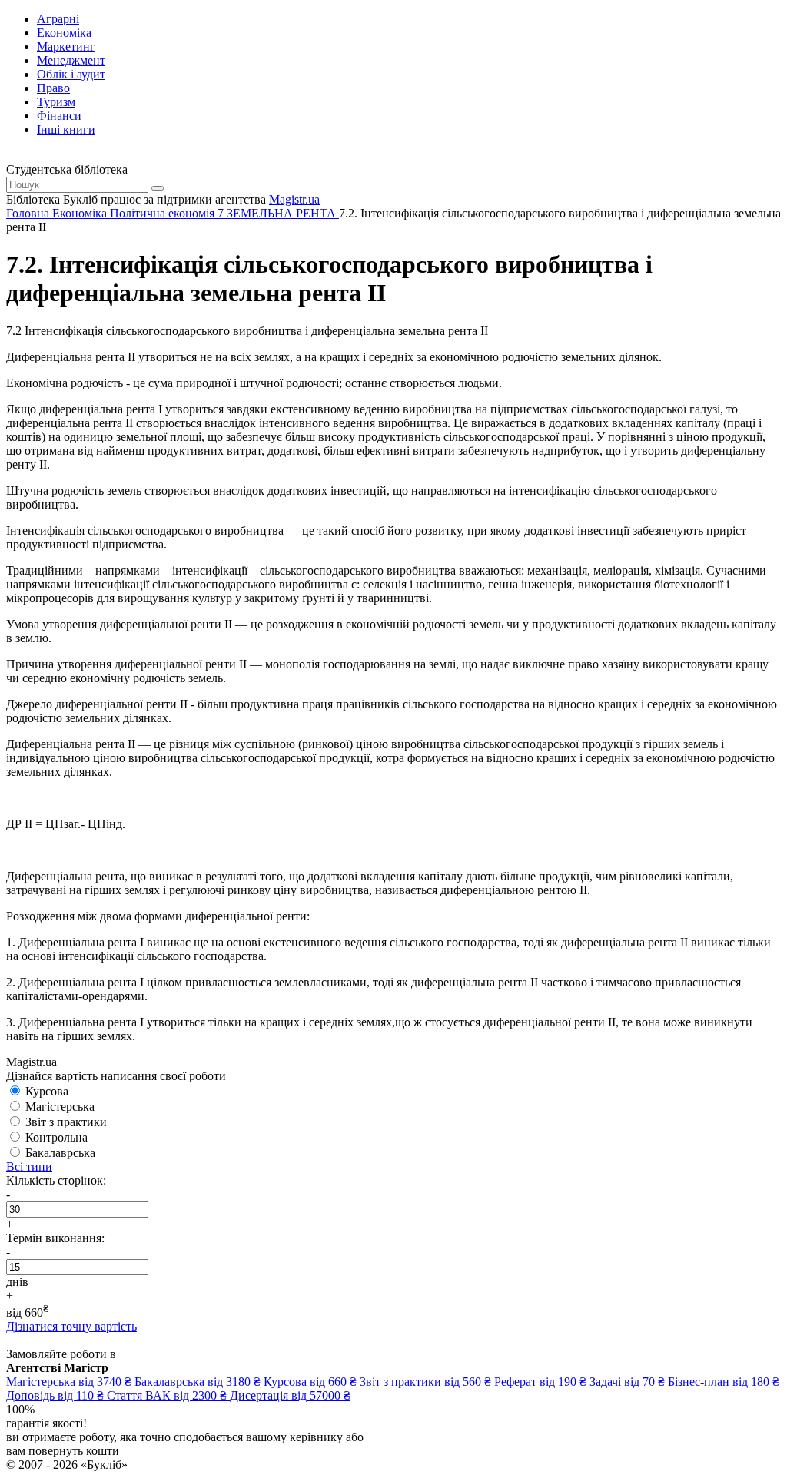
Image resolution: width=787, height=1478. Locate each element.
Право (53, 87)
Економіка (64, 32)
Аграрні (58, 18)
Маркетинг (66, 46)
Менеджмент (71, 60)
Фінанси (59, 115)
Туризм (56, 101)
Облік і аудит (71, 74)
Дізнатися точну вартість (71, 1326)
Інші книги (66, 129)
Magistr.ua (294, 199)
